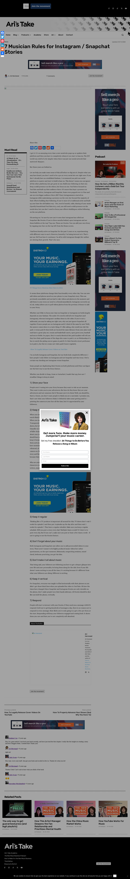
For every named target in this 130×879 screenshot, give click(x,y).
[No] (127, 876)
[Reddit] (2, 49)
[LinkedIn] (2, 45)
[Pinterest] (2, 41)
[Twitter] (2, 37)
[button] (86, 412)
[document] (65, 439)
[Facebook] (2, 33)
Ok (115, 876)
